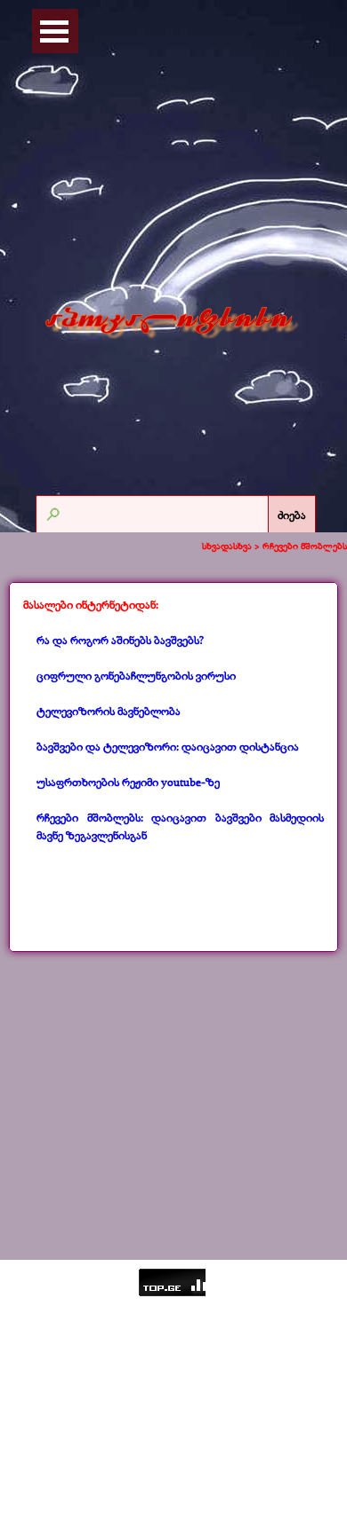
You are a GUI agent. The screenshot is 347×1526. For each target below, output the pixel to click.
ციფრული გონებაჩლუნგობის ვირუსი (136, 675)
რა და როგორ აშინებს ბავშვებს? (120, 640)
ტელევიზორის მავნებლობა (108, 711)
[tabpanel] (173, 720)
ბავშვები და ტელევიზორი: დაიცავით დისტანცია (167, 746)
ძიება (292, 515)
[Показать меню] (54, 31)
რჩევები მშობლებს (304, 545)
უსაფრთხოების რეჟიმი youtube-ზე (128, 782)
